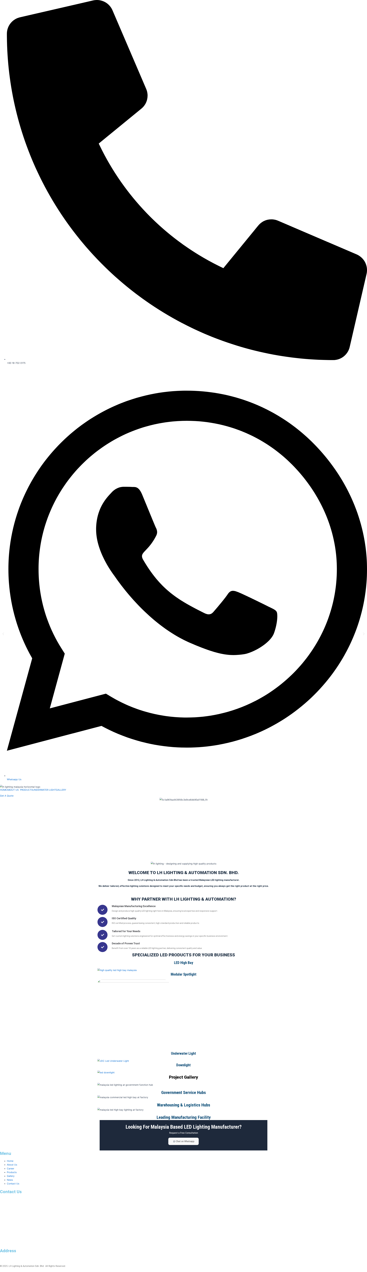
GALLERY (61, 790)
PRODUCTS (26, 790)
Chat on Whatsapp (185, 1141)
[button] (3, 634)
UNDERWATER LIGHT (44, 790)
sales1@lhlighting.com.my (13, 1207)
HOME (3, 790)
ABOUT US (13, 790)
